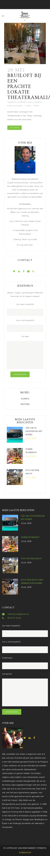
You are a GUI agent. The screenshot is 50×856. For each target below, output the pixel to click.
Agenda (25, 399)
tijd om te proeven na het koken (34, 431)
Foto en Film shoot (31, 559)
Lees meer (14, 128)
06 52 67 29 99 (14, 618)
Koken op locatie (14, 105)
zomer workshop (30, 537)
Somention (25, 853)
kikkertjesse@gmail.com (18, 614)
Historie (25, 404)
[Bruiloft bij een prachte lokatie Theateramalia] (25, 43)
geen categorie (35, 102)
